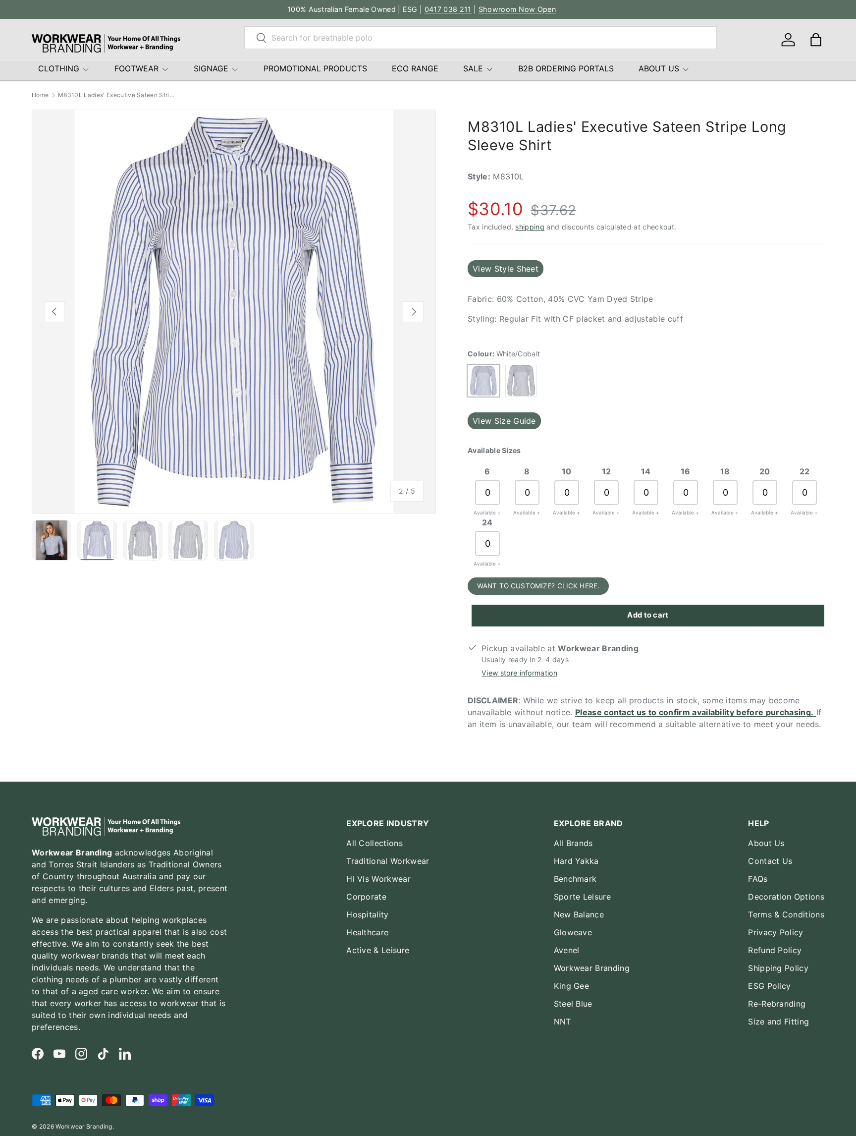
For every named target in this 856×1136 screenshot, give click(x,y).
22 (805, 471)
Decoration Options (786, 897)
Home (40, 95)
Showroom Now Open (517, 9)
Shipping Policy (778, 968)
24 (487, 522)
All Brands (573, 843)
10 (567, 471)
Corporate (366, 897)
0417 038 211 (448, 9)
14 (646, 471)
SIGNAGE (211, 68)
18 (725, 471)
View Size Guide (504, 421)
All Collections (374, 843)
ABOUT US (659, 68)
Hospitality (367, 914)
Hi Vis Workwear (378, 879)
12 (606, 471)
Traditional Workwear (387, 861)
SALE (473, 68)
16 (686, 471)
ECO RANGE (415, 68)
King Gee (571, 986)
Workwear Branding (592, 968)
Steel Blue (573, 1004)
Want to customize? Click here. (538, 586)
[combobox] (480, 38)
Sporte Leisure (582, 897)
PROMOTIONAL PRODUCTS (315, 68)
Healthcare (367, 932)
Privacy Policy (775, 932)
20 (764, 471)
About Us (766, 843)
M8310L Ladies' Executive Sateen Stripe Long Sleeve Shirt (117, 95)
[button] (816, 40)
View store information (519, 673)
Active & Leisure (377, 950)
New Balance (579, 914)
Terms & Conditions (786, 914)
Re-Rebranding (776, 1004)
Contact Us (770, 861)
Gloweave (573, 932)
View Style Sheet (505, 269)
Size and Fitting (778, 1021)
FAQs (757, 879)
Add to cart (648, 615)
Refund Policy (775, 950)
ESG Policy (769, 986)
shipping (529, 227)
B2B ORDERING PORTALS (566, 68)
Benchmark (575, 879)
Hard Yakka (576, 861)
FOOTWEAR (136, 68)
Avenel (567, 950)
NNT (562, 1021)
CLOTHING (58, 68)
